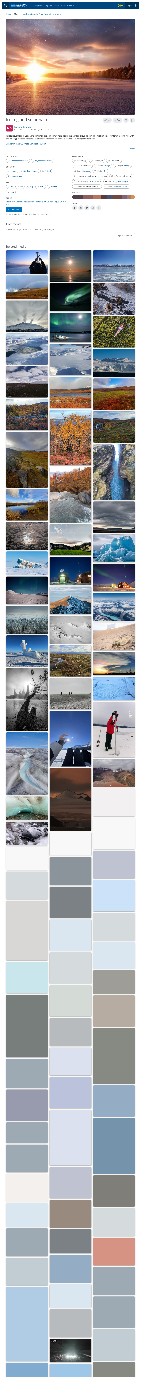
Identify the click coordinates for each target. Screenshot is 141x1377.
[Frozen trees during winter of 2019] (114, 1222)
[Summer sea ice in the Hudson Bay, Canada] (70, 935)
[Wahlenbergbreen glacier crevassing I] (114, 1101)
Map (57, 5)
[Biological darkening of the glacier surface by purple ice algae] (27, 763)
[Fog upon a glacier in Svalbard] (114, 363)
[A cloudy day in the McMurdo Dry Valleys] (114, 1345)
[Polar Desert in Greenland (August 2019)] (114, 1011)
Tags (63, 5)
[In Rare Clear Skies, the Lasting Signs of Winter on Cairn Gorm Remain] (27, 651)
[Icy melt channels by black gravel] (114, 865)
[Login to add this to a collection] (132, 120)
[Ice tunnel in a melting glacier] (27, 808)
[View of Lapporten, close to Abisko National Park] (27, 505)
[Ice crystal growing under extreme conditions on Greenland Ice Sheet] (27, 1073)
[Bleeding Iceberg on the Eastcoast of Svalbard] (27, 563)
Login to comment (125, 235)
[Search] (5, 5)
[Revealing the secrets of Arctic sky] (114, 577)
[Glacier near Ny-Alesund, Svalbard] (114, 688)
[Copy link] (98, 207)
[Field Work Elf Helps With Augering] (114, 729)
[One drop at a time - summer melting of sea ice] (70, 968)
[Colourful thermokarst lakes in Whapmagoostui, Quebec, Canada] (114, 982)
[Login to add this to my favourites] (126, 120)
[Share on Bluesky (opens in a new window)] (86, 207)
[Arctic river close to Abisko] (114, 472)
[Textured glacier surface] (70, 1137)
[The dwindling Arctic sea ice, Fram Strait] (114, 927)
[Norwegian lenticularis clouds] (70, 539)
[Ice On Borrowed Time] (70, 1269)
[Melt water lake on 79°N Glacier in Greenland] (70, 1061)
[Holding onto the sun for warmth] (70, 739)
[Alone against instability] (114, 1252)
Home (8, 14)
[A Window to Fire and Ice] (70, 1214)
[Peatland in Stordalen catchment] (114, 394)
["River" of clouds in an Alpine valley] (114, 1146)
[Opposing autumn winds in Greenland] (114, 517)
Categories (38, 5)
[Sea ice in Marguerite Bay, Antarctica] (27, 536)
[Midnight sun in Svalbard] (70, 266)
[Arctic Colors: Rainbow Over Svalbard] (27, 287)
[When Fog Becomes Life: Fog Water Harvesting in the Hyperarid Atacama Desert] (114, 636)
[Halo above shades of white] (114, 1312)
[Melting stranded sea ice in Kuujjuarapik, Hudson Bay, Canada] (114, 955)
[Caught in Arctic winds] (114, 895)
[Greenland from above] (70, 630)
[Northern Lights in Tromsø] (70, 297)
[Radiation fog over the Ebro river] (27, 699)
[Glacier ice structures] (70, 1032)
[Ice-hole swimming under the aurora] (70, 327)
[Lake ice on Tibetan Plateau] (114, 266)
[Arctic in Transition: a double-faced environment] (70, 600)
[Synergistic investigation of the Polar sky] (70, 571)
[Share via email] (92, 207)
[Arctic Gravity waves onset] (27, 316)
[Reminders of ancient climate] (114, 548)
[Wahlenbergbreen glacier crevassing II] (70, 1092)
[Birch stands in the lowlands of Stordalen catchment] (27, 414)
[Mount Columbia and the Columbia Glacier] (114, 607)
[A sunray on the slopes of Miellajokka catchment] (27, 459)
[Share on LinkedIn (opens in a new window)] (80, 207)
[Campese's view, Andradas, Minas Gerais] (70, 1296)
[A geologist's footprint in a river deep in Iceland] (27, 833)
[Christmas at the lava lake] (70, 1241)
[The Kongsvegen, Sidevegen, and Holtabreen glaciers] (70, 359)
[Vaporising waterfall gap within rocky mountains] (27, 885)
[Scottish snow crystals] (70, 1182)
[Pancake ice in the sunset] (27, 1242)
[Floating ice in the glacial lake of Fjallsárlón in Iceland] (27, 1132)
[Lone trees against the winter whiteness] (114, 802)
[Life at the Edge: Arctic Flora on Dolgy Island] (114, 833)
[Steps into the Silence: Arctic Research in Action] (70, 693)
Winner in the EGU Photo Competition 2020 (26, 143)
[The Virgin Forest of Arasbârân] (114, 1056)
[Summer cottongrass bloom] (70, 661)
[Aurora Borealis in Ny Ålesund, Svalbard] (27, 590)
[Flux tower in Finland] (114, 332)
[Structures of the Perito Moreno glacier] (114, 1281)
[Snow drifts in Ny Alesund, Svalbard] (27, 1105)
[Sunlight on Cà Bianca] (114, 1191)
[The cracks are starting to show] (70, 1323)
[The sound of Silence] (27, 1188)
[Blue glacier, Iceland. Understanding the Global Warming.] (27, 1215)
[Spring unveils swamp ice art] (114, 298)
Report (132, 148)
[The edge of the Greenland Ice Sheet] (27, 620)
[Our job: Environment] (27, 262)
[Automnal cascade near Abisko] (70, 495)
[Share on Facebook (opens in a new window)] (74, 207)
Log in (129, 5)
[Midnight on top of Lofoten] (70, 871)
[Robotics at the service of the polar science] (27, 1158)
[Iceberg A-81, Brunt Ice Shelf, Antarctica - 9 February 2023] (27, 858)
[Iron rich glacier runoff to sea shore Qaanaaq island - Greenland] (114, 773)
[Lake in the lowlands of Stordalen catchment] (70, 392)
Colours (70, 5)
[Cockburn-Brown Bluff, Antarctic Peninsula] (70, 799)
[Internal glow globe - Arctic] (70, 902)
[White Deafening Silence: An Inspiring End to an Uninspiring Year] (27, 930)
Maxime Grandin (30, 14)
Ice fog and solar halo (51, 14)
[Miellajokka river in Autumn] (114, 427)
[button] (135, 5)
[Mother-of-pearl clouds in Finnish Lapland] (114, 663)
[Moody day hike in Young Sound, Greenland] (70, 1000)
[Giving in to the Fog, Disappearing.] (27, 1026)
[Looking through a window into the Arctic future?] (27, 977)
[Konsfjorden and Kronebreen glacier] (27, 349)
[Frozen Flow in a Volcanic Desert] (27, 1272)
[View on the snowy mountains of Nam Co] (27, 381)
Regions (48, 5)
